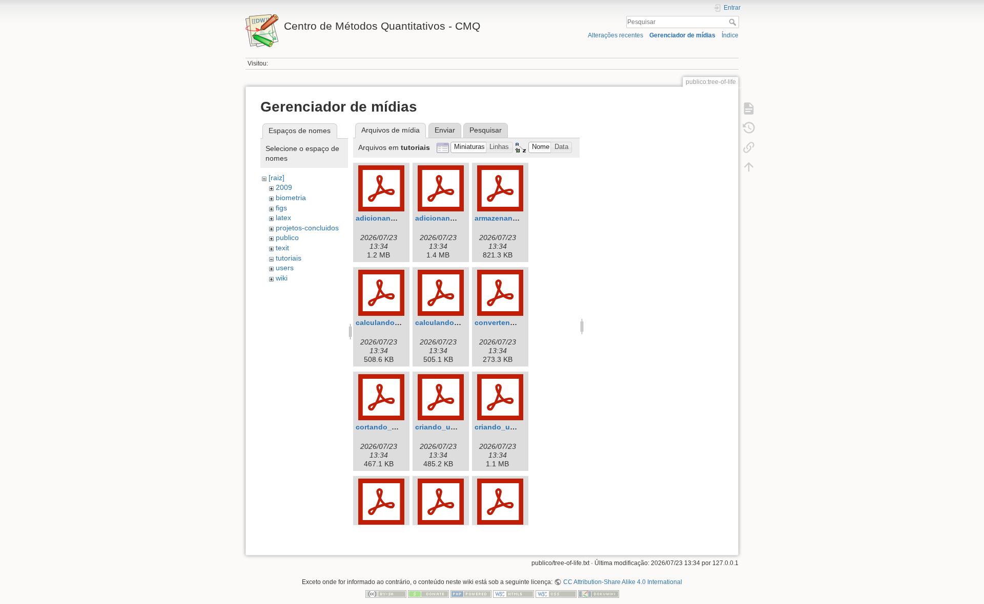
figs (281, 208)
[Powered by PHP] (470, 593)
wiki (282, 278)
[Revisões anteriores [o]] (749, 128)
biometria (291, 197)
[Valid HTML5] (513, 593)
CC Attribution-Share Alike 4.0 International (622, 582)
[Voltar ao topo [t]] (749, 167)
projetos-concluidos (307, 228)
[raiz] (276, 178)
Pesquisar (734, 22)
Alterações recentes (615, 35)
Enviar (445, 130)
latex (283, 217)
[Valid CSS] (556, 593)
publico (287, 237)
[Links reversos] (749, 147)
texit (282, 248)
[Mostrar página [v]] (749, 108)
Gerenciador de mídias (682, 35)
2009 (284, 187)
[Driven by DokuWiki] (598, 593)
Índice (730, 35)
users (285, 268)
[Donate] (428, 593)
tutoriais (288, 258)
